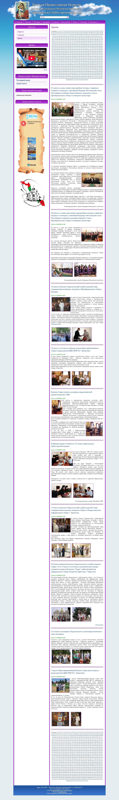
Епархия (56, 22)
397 (99, 56)
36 (55, 33)
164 (93, 39)
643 (84, 74)
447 (57, 61)
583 (53, 71)
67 (52, 34)
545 (70, 68)
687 (79, 78)
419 (97, 58)
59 (91, 33)
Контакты (93, 22)
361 (70, 54)
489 (99, 63)
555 (93, 68)
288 (62, 49)
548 (77, 68)
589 (66, 71)
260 (102, 46)
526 (79, 66)
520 (66, 66)
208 (88, 43)
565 (64, 69)
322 (86, 51)
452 (68, 61)
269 (70, 48)
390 (84, 56)
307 (53, 51)
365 (79, 54)
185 (88, 41)
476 (70, 63)
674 (102, 76)
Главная (19, 22)
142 (95, 38)
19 (80, 31)
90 (88, 34)
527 (82, 66)
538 (55, 68)
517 (59, 66)
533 (95, 66)
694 (95, 78)
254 (88, 46)
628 (102, 73)
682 (68, 78)
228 (82, 44)
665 (82, 76)
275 (84, 48)
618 (79, 73)
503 (79, 64)
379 (59, 56)
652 (53, 76)
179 (75, 41)
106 (66, 36)
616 (75, 73)
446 (55, 61)
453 (70, 61)
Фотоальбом (65, 22)
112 (80, 36)
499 (70, 64)
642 (82, 74)
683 (70, 78)
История (37, 22)
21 (83, 31)
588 (64, 71)
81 (74, 34)
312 (64, 51)
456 (77, 61)
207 (86, 43)
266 (64, 48)
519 (64, 66)
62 (96, 33)
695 (97, 78)
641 (79, 74)
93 (93, 34)
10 (66, 31)
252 (84, 46)
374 (99, 54)
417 (93, 58)
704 (81, 79)
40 (61, 33)
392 (88, 56)
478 (75, 63)
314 (68, 51)
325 (93, 51)
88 (85, 34)
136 (82, 38)
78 (69, 34)
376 (53, 56)
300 (88, 49)
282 (99, 48)
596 (82, 71)
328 (99, 51)
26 (91, 31)
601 (93, 71)
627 (99, 73)
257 (95, 46)
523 (73, 66)
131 (70, 38)
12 (69, 31)
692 (91, 78)
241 (59, 46)
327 (97, 51)
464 (95, 61)
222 (68, 44)
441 (95, 59)
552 (86, 68)
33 (102, 31)
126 (59, 38)
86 (82, 34)
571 (77, 69)
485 (91, 63)
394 (93, 56)
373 (97, 54)
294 (75, 49)
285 (55, 49)
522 (70, 66)
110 (75, 36)
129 (66, 38)
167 (99, 39)
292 (70, 49)
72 (59, 34)
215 (53, 44)
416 (90, 58)
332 (57, 53)
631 (57, 74)
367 (84, 54)
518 (62, 66)
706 (85, 79)
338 (70, 53)
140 (91, 38)
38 (58, 33)
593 (75, 71)
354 (55, 54)
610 (62, 73)
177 (70, 41)
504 (82, 64)
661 (73, 76)
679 (62, 78)
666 (84, 76)
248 (75, 46)
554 (91, 68)
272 (77, 48)
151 (64, 39)
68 (53, 34)
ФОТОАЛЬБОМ (99, 625)
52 (80, 33)
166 (97, 39)
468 (53, 63)
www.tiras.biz (62, 792)
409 (75, 58)
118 (92, 36)
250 (79, 46)
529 (86, 66)
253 (86, 46)
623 (90, 73)
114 (84, 36)
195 (59, 43)
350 (97, 53)
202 (75, 43)
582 (102, 69)
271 (75, 48)
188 (95, 41)
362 (73, 54)
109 (73, 36)
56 (86, 33)
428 (66, 59)
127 (62, 38)
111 (77, 36)
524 (75, 66)
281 (97, 48)
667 (86, 76)
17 (77, 31)
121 (99, 36)
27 (93, 31)
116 (88, 36)
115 (86, 36)
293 (73, 49)
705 (83, 79)
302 (93, 49)
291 (68, 49)
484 (88, 63)
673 (99, 76)
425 (59, 59)
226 (77, 44)
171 (57, 41)
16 (75, 31)
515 (55, 66)
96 (97, 34)
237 (102, 44)
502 (77, 64)
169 (53, 41)
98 (101, 34)
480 (79, 63)
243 (64, 46)
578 (93, 69)
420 (99, 58)
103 (60, 36)
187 (93, 41)
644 (86, 74)
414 (86, 58)
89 (86, 34)
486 (93, 63)
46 (70, 33)
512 (99, 64)
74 (63, 34)
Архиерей (46, 22)
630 (55, 74)
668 (88, 76)
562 (57, 69)
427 (64, 59)
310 (59, 51)
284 (53, 49)
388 (79, 56)
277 (88, 48)
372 (95, 54)
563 (59, 69)
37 (56, 33)
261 (53, 48)
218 (59, 44)
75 (64, 34)
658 (66, 76)
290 (66, 49)
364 (77, 54)
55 (85, 33)
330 (53, 53)
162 (88, 39)
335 (64, 53)
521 (68, 66)
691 (88, 78)
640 (77, 74)
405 (66, 58)
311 (61, 51)
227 (79, 44)
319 (79, 51)
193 (55, 43)
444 (102, 59)
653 (55, 76)
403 (62, 58)
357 (62, 54)
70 (56, 34)
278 (91, 48)
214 (102, 43)
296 (79, 49)
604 (99, 71)
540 (59, 68)
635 (66, 74)
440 (93, 59)
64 (99, 33)
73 (61, 34)
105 (64, 36)
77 (67, 34)
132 (73, 38)
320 (82, 51)
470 (57, 63)
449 (62, 61)
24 (88, 31)
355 (57, 54)
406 (68, 58)
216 (55, 44)
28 (94, 31)
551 (84, 68)
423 (55, 59)
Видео (75, 22)
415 (88, 58)
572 (79, 69)
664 (79, 76)
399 (53, 58)
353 (53, 54)
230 (86, 44)
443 (99, 59)
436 (84, 59)
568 (70, 69)
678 (59, 78)
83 (77, 34)
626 (97, 73)
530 (88, 66)
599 (88, 71)
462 (91, 61)
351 (99, 53)
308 (55, 51)
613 (68, 73)
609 (59, 73)
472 (62, 63)
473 (64, 63)
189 (97, 41)
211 (95, 43)
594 (77, 71)
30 (97, 31)
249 (77, 46)
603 (97, 71)
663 (77, 76)
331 (55, 53)
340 (75, 53)
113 (82, 36)
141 (93, 38)
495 (62, 64)
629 (53, 74)
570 (75, 69)
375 (102, 54)
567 (68, 69)
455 (75, 61)
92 (91, 34)
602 (95, 71)
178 (73, 41)
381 (64, 56)
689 (84, 78)
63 (97, 33)
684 (73, 78)
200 (70, 43)
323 (88, 51)
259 (99, 46)
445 (53, 61)
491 (53, 64)
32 (101, 31)
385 (73, 56)
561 (55, 69)
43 (66, 33)
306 (102, 49)
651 (102, 74)
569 (73, 69)
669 (91, 76)
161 (86, 39)
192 (53, 43)
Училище (83, 22)
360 (68, 54)
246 (70, 46)
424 (57, 59)
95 (96, 34)
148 (57, 39)
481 (82, 63)
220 (64, 44)
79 (70, 34)
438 (88, 59)
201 (73, 43)
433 (77, 59)
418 (95, 58)
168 (102, 39)
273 (79, 48)
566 (66, 69)
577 (91, 69)
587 (62, 71)
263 (57, 48)
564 (62, 69)
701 (74, 79)
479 (77, 63)
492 (55, 64)
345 (86, 53)
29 (96, 31)
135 (79, 38)
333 (59, 53)
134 (77, 38)
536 (102, 66)
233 (93, 44)
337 (68, 53)
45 (69, 33)
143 (97, 38)
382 (66, 56)
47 (72, 33)
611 (64, 73)
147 (55, 39)
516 (57, 66)
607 (55, 73)
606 (53, 73)
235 (97, 44)
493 (57, 64)
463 (93, 61)
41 (63, 33)
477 (73, 63)
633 (62, 74)
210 (93, 43)
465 (97, 61)
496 (64, 64)
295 (77, 49)
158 (79, 39)
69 (55, 34)
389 (82, 56)
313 (66, 51)
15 (74, 31)
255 (91, 46)
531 (91, 66)
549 (79, 68)
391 (86, 56)
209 (91, 43)
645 (88, 74)
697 (102, 78)
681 (66, 78)
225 (75, 44)
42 (64, 33)
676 (55, 78)
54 (83, 33)
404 (64, 58)
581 (99, 69)
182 (82, 41)
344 (84, 53)
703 (78, 79)
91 (89, 34)
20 (82, 31)
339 (73, 53)
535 (99, 66)
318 (77, 51)
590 (68, 71)
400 (55, 58)
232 (91, 44)
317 (75, 51)
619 (82, 73)
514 (53, 66)
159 (82, 39)
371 (93, 54)
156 (75, 39)
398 (102, 56)
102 (58, 36)
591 (70, 71)
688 (82, 78)
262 (55, 48)
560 (53, 69)
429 (68, 59)
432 (75, 59)
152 (66, 39)
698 (67, 79)
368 (86, 54)
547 (75, 68)
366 (82, 54)
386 (75, 56)
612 (66, 73)
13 (71, 31)
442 (97, 59)
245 (68, 46)
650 (99, 74)
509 (93, 64)
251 (82, 46)
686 (77, 78)
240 (57, 46)
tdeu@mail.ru (68, 790)
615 (73, 73)
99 (102, 34)
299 (86, 49)
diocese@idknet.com (57, 790)
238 (53, 46)
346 (88, 53)
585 (57, 71)
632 (59, 74)
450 (64, 61)
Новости (28, 22)
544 (68, 68)
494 (59, 64)
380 (62, 56)
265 (62, 48)
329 (102, 51)
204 (79, 43)
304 (97, 49)
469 (55, 63)
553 (88, 68)
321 (84, 51)
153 (68, 39)
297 (82, 49)
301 (91, 49)
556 (95, 68)
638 (73, 74)
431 (73, 59)
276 (86, 48)
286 (57, 49)
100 (53, 36)
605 (102, 71)
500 (73, 64)
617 (77, 73)
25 (90, 31)
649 (97, 74)
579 (95, 69)
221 (66, 44)
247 (73, 46)
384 (70, 56)
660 (70, 76)
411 (79, 58)
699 (69, 79)
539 (57, 68)
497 (66, 64)
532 (93, 66)
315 (70, 51)
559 (102, 68)
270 (73, 48)
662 (75, 76)
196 (62, 43)
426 (62, 59)
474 (66, 63)
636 (68, 74)
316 (73, 51)
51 (78, 33)
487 (95, 63)
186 (91, 41)
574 (84, 69)
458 (82, 61)
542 (64, 68)
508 (91, 64)
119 (94, 36)
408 (73, 58)
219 (62, 44)
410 (77, 58)
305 (99, 49)
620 (84, 73)
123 (53, 38)
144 (99, 38)
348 (93, 53)
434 (79, 59)
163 (91, 39)
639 (75, 74)
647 (93, 74)
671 (95, 76)
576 (88, 69)
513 (102, 64)
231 (88, 44)
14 (72, 31)
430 (70, 59)
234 (95, 44)
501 (75, 64)
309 (57, 51)
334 (62, 53)
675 (53, 78)
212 (97, 43)
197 (64, 43)
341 (77, 53)
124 (55, 38)
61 (94, 33)
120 (97, 36)
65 (101, 33)
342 (79, 53)
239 (55, 46)
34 (52, 33)
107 (69, 36)
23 (86, 31)
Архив (20, 38)
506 (86, 64)
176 (68, 41)
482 (84, 63)
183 (84, 41)
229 (84, 44)
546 (73, 68)
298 (84, 49)
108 (71, 36)
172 (59, 41)
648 (95, 74)
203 (77, 43)
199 (68, 43)
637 (70, 74)
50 (77, 33)
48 (74, 33)
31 (99, 31)
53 (82, 33)
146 (53, 39)
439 (91, 59)
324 (90, 51)
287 (59, 49)
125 (57, 38)
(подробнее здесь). (56, 324)
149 (59, 39)
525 (77, 66)
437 (86, 59)
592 (73, 71)
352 (102, 53)
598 (86, 71)
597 (84, 71)
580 (97, 69)
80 (72, 34)
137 (84, 38)
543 (66, 68)
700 (72, 79)
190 (99, 41)
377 (55, 56)
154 (70, 39)
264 (59, 48)
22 (85, 31)
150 (62, 39)
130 (68, 38)
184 (86, 41)
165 (95, 39)
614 (70, 73)
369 (88, 54)
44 (67, 33)
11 (67, 31)
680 (64, 78)
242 (62, 46)
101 (55, 36)
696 (99, 78)
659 (68, 76)
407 (70, 58)
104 (62, 36)
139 (88, 38)
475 (68, 63)
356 (59, 54)
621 (86, 73)
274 (82, 48)
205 (82, 43)
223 (70, 44)
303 (95, 49)
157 (77, 39)
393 (91, 56)
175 (66, 41)
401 (57, 58)
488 (97, 63)
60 (93, 33)
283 (102, 48)
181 (79, 41)
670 (93, 76)
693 (93, 78)
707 (87, 79)
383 (68, 56)
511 (97, 64)
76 (66, 34)
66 (102, 33)
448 (59, 61)
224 (73, 44)
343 (82, 53)
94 (94, 34)
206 (84, 43)
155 (73, 39)
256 (93, 46)
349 (95, 53)
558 (99, 68)
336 (66, 53)
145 (102, 38)
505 (84, 64)
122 (101, 36)
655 (59, 76)
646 (91, 74)
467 (102, 61)
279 (93, 48)
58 (89, 33)
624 (93, 73)
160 (84, 39)
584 (55, 71)
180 (77, 41)
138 (86, 38)
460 (86, 61)
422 (53, 59)
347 (91, 53)
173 (62, 41)
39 (59, 33)
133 (75, 38)
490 (102, 63)
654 (57, 76)
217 (57, 44)
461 (88, 61)
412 (82, 58)
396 (97, 56)
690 (86, 78)
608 (57, 73)
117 (90, 36)
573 (82, 69)
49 (75, 33)
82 (75, 34)
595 (79, 71)
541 (62, 68)
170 (55, 41)
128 (64, 38)
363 (75, 54)
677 (57, 78)
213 (99, 43)
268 (68, 48)
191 (102, 41)
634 (64, 74)
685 (75, 78)
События (21, 35)
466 (99, 61)
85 (80, 34)
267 (66, 48)
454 (73, 61)
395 (95, 56)
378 (57, 56)
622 (88, 73)
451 (66, 61)
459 (84, 61)
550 (82, 68)
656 (62, 76)
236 (99, 44)
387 (77, 56)
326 (95, 51)
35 (53, 33)
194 (57, 43)
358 (64, 54)
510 (95, 64)
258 (97, 46)
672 (97, 76)
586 (59, 71)
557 (97, 68)
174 (64, 41)
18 (78, 31)
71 (58, 34)
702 (76, 79)
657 (64, 76)
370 (91, 54)
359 (66, 54)
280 (95, 48)
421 (102, 58)
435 (82, 59)
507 (88, 64)
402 (59, 58)
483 (86, 63)
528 (84, 66)
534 (97, 66)
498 (68, 64)
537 (53, 68)
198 (66, 43)
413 (84, 58)
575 (86, 69)
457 (79, 61)
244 (66, 46)
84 (78, 34)
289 (64, 49)
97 (99, 34)
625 (95, 73)
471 (59, 63)
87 (83, 34)
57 (88, 33)
